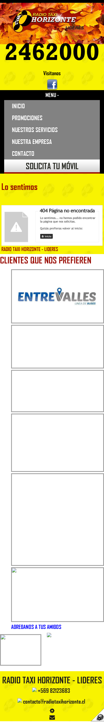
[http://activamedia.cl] (95, 715)
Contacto (23, 153)
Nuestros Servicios (35, 129)
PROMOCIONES (27, 117)
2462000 (52, 52)
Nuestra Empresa (32, 141)
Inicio (18, 105)
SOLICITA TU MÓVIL (52, 166)
